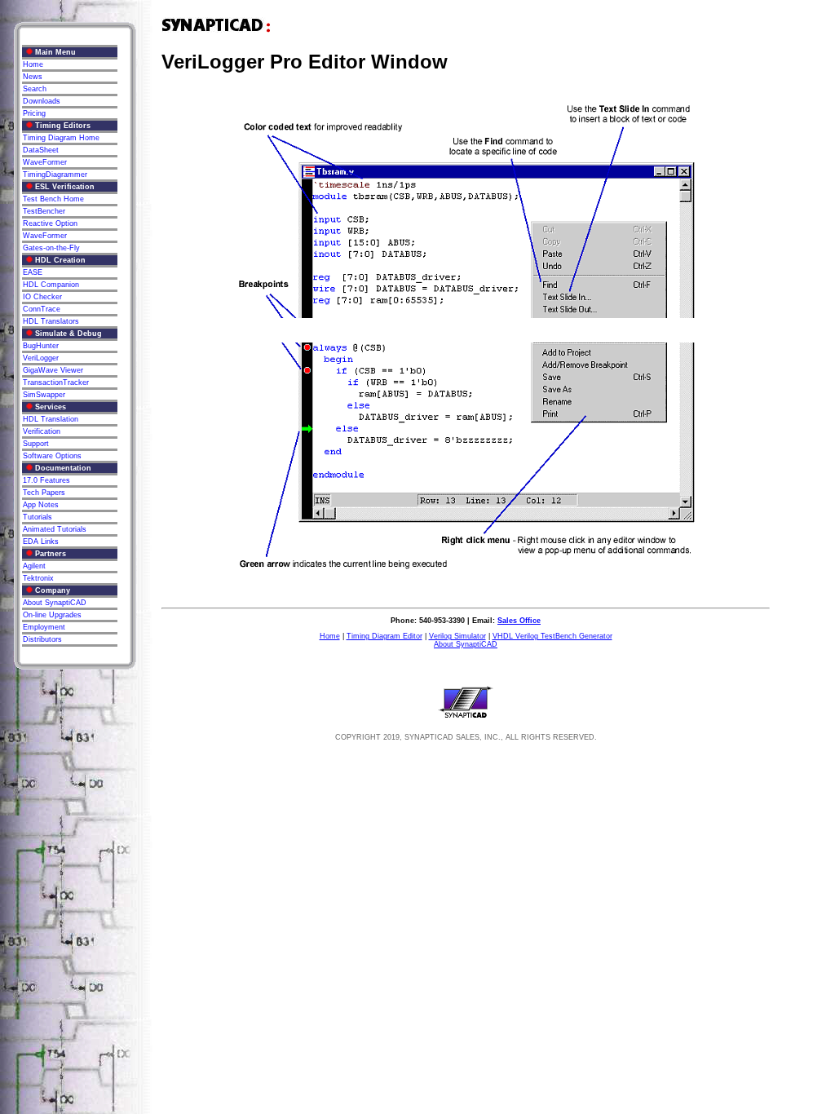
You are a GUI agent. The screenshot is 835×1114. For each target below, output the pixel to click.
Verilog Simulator (457, 636)
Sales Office (519, 621)
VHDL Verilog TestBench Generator (552, 636)
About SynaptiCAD (465, 644)
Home (330, 636)
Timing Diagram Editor (384, 636)
